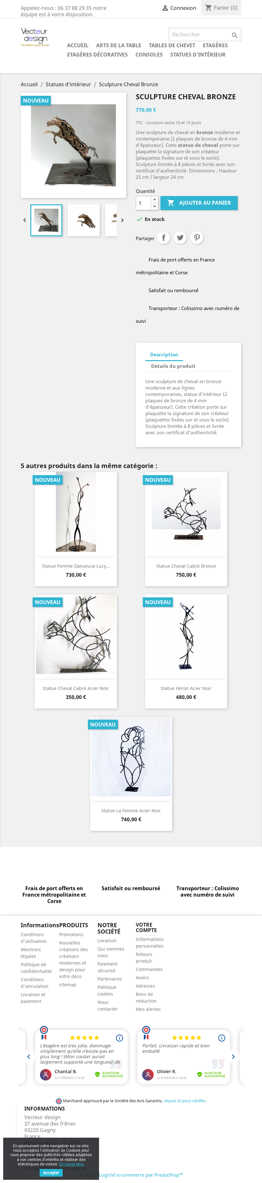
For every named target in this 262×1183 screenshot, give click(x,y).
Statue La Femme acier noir (131, 811)
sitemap (67, 985)
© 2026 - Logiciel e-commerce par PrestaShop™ (131, 1175)
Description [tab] (164, 354)
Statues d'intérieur (198, 54)
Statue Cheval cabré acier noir (76, 688)
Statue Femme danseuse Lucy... (76, 566)
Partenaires (109, 979)
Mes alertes (148, 1009)
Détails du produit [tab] (173, 366)
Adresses (145, 986)
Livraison (107, 940)
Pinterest (196, 237)
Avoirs (142, 977)
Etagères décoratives (97, 54)
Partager (163, 237)
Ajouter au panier (199, 203)
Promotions (71, 934)
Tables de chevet (172, 45)
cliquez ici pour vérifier (184, 1100)
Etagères (215, 45)
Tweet (180, 237)
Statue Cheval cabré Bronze (186, 566)
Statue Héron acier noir (186, 688)
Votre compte (146, 927)
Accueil (78, 45)
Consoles (149, 54)
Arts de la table (118, 45)
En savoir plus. (72, 1164)
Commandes (149, 969)
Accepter (51, 1173)
